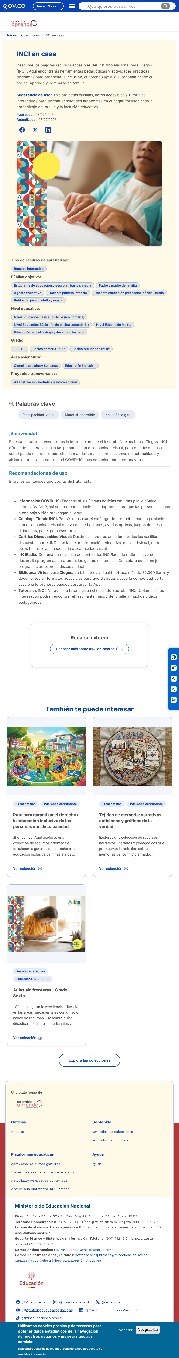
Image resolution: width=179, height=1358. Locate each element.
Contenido (101, 1122)
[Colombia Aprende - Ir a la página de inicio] (89, 1104)
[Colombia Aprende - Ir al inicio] (24, 23)
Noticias (18, 1122)
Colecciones (30, 35)
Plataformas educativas (32, 1154)
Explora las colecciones (89, 1060)
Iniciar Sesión (48, 6)
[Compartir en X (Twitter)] (35, 129)
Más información (35, 1354)
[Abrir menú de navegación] (71, 6)
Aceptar (126, 1329)
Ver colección (24, 868)
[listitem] (38, 414)
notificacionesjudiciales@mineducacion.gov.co (111, 1255)
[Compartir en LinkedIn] (48, 129)
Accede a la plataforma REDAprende (40, 1189)
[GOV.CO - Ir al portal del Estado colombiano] (14, 6)
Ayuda (98, 1154)
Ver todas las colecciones (112, 1131)
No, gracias (148, 1330)
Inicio (11, 35)
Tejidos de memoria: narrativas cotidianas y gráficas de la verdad (130, 820)
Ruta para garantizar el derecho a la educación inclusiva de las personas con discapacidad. (46, 820)
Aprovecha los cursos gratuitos (35, 1164)
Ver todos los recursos (110, 1140)
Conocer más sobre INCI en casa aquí (89, 649)
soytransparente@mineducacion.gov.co (85, 1249)
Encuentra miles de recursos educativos (42, 1172)
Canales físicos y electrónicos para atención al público (58, 1260)
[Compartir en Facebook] (22, 129)
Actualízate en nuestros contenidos (39, 1180)
